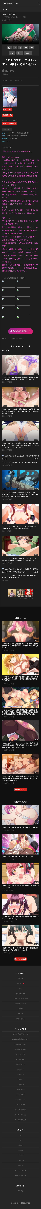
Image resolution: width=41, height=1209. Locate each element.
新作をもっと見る (20, 959)
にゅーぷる (20, 1074)
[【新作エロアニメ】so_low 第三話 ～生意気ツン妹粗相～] (20, 815)
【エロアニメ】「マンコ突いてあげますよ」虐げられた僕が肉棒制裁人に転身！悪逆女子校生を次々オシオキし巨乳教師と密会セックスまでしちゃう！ (20, 745)
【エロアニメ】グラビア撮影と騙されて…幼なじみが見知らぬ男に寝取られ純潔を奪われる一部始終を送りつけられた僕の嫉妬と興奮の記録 (20, 778)
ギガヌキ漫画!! (20, 1059)
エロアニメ (18, 80)
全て (20, 988)
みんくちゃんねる (20, 1109)
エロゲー (20, 1165)
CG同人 (20, 1150)
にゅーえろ (20, 1084)
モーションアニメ (20, 1175)
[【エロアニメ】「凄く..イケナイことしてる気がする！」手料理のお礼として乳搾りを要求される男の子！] (20, 514)
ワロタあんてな (20, 1099)
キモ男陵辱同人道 (20, 1120)
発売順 (20, 1008)
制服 (13, 338)
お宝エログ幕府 (20, 1104)
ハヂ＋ (12, 133)
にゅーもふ (20, 1079)
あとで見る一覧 (20, 993)
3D (20, 1140)
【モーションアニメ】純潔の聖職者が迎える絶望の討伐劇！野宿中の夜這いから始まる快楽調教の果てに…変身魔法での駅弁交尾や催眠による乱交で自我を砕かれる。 (20, 712)
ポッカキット (20, 1064)
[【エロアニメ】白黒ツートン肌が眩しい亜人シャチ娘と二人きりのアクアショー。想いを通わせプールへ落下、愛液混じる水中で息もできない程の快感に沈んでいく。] (20, 480)
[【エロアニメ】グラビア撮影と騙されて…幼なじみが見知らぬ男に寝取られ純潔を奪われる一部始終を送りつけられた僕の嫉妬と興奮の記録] (20, 764)
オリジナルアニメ (20, 1170)
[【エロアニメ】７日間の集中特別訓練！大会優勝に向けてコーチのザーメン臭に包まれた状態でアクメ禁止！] (20, 365)
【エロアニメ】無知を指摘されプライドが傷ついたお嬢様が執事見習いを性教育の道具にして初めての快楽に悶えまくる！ (20, 646)
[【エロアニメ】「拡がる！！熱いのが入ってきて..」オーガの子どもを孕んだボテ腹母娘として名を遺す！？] (20, 546)
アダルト (19, 983)
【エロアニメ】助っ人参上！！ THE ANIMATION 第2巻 (19, 462)
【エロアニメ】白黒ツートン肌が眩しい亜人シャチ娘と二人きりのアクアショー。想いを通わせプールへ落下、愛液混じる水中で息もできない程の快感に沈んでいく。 (20, 494)
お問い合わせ (20, 1019)
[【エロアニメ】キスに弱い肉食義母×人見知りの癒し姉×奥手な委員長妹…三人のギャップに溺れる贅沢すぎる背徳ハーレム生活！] (20, 664)
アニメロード (20, 1094)
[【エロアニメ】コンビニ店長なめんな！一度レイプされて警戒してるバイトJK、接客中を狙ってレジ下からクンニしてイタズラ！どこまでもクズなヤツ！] (20, 431)
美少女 (21, 338)
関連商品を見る (7, 115)
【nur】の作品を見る (9, 123)
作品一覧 (20, 1014)
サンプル (8, 338)
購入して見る (7, 109)
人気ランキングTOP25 (20, 998)
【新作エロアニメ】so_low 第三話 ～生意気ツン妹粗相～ (20, 827)
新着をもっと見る (20, 789)
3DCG (20, 1145)
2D (20, 1135)
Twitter (20, 978)
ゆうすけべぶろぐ (20, 1115)
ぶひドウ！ (20, 1069)
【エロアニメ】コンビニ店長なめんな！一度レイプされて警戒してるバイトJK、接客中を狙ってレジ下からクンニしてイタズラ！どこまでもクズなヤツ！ (20, 445)
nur (8, 141)
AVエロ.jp (20, 1191)
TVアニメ (20, 1155)
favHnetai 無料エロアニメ (20, 1039)
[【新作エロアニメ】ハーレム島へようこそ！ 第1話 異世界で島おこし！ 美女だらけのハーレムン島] (20, 935)
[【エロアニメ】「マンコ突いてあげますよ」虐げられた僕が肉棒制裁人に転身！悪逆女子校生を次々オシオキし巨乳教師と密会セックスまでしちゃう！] (20, 730)
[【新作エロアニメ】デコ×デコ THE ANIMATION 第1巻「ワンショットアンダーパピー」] (20, 904)
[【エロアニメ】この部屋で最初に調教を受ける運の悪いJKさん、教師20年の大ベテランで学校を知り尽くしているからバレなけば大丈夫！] (20, 397)
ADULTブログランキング (20, 1034)
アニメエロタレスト (20, 1044)
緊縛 (17, 338)
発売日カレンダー (20, 1003)
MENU (5, 9)
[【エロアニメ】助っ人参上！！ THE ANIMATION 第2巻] (20, 457)
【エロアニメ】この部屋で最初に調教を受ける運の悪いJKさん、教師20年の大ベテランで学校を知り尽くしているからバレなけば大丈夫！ (20, 411)
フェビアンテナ (20, 1054)
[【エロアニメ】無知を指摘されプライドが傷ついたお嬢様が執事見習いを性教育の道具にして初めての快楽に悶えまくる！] (20, 631)
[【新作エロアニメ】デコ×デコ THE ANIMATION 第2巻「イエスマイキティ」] (20, 873)
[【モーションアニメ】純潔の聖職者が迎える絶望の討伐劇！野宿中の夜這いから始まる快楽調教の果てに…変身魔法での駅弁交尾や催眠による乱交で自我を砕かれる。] (20, 697)
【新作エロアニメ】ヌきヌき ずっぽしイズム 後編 (17, 856)
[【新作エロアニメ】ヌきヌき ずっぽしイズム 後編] (20, 844)
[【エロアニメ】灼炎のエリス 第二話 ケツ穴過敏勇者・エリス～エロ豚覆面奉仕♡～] (20, 570)
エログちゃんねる (20, 1049)
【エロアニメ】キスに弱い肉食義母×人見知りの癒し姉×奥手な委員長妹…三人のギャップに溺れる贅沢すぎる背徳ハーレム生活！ (20, 679)
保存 (32, 47)
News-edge (20, 1089)
